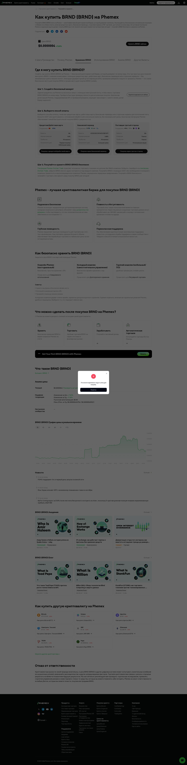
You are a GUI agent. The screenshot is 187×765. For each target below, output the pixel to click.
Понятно (93, 390)
